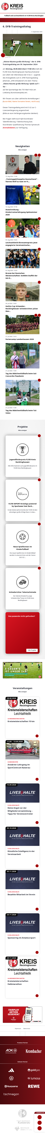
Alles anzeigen (22, 150)
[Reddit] (19, 32)
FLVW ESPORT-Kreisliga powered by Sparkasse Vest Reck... (23, 504)
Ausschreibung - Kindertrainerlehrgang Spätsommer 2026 (21, 212)
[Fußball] (40, 1117)
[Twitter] (14, 32)
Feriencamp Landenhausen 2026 (20, 339)
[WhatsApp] (4, 32)
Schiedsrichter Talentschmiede (22, 592)
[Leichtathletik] (40, 1123)
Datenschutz (26, 1028)
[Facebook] (9, 32)
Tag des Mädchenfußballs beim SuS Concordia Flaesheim (21, 374)
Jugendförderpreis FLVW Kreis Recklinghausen (22, 460)
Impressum (18, 1028)
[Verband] (40, 1128)
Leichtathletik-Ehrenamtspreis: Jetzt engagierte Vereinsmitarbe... (21, 243)
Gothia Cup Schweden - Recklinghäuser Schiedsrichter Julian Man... (22, 308)
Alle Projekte (32, 650)
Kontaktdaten (9, 127)
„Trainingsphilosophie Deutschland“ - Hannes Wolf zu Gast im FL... (22, 180)
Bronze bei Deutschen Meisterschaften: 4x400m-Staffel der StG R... (22, 275)
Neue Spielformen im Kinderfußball (22, 547)
